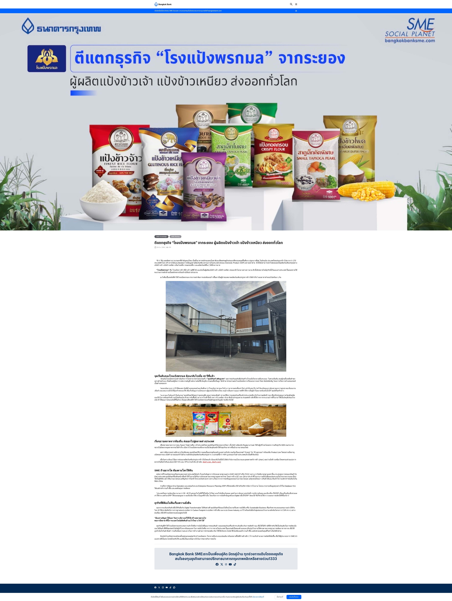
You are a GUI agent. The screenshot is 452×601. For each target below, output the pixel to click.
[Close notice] (296, 10)
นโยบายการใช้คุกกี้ (258, 597)
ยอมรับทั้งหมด (294, 597)
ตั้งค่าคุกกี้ (280, 597)
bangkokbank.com (215, 11)
